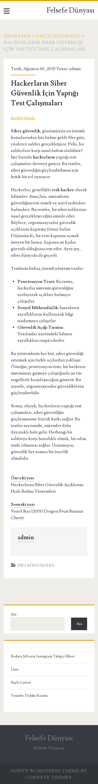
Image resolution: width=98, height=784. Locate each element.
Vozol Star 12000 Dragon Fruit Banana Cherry (47, 514)
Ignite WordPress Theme (45, 771)
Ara (13, 614)
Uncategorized (58, 36)
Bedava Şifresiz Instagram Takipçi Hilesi (43, 656)
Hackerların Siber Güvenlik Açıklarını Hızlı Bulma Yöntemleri (47, 488)
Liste (15, 669)
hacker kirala (23, 118)
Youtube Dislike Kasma (29, 695)
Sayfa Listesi (21, 682)
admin (75, 68)
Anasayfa (17, 36)
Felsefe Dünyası (70, 10)
